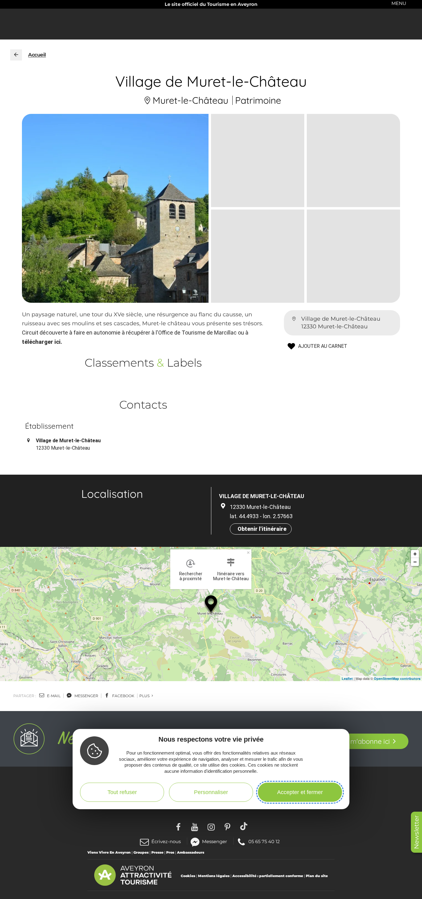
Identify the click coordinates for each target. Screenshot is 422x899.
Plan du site (317, 876)
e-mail (53, 695)
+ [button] (415, 554)
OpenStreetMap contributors (397, 678)
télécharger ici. (42, 342)
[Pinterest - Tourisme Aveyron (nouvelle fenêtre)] (227, 826)
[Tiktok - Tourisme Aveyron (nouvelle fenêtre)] (244, 826)
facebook (122, 695)
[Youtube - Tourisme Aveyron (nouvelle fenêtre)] (195, 826)
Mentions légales (214, 876)
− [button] (415, 562)
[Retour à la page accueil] (16, 54)
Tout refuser (122, 792)
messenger (86, 695)
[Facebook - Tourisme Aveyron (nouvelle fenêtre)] (178, 826)
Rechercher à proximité (190, 576)
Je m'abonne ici (365, 741)
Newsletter (416, 832)
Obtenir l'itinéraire (262, 529)
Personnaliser (211, 792)
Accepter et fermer (300, 792)
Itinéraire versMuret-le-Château (231, 576)
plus (144, 695)
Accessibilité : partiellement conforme (267, 876)
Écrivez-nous (166, 841)
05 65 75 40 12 (264, 841)
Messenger (214, 841)
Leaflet (347, 678)
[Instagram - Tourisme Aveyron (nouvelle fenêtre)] (211, 826)
